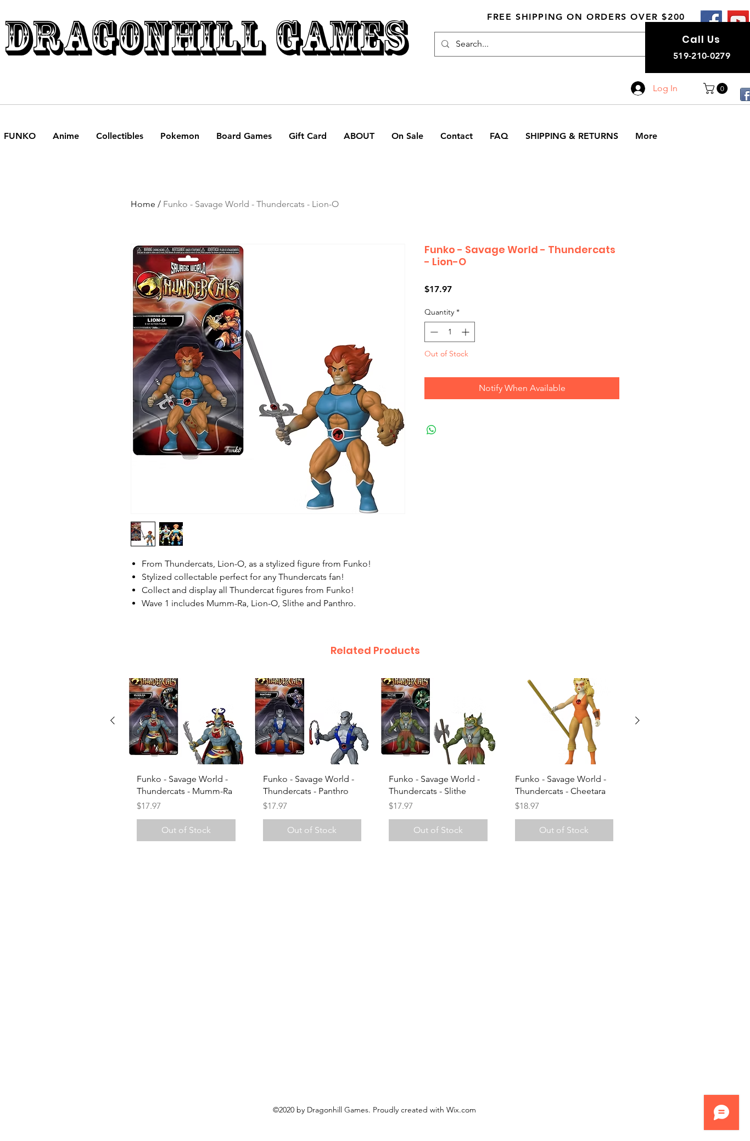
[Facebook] (711, 21)
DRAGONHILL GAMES (205, 37)
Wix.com (461, 1110)
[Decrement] (433, 332)
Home (143, 204)
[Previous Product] (112, 720)
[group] (375, 764)
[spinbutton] (450, 332)
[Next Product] (637, 720)
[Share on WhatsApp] (431, 430)
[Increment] (466, 332)
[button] (716, 88)
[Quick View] (186, 721)
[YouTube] (738, 21)
